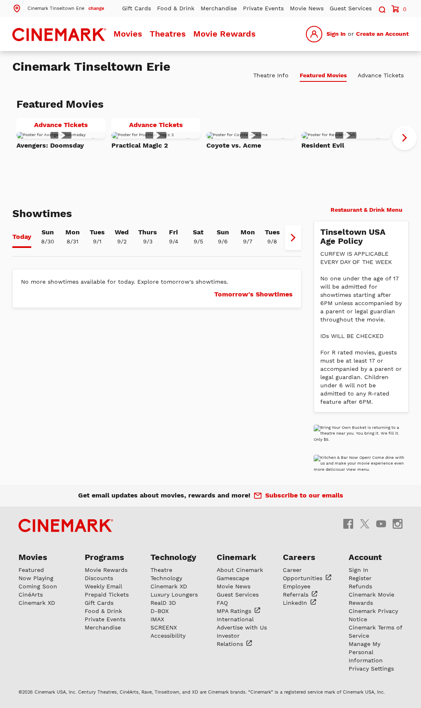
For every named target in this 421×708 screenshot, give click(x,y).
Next (404, 137)
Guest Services (351, 8)
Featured (31, 570)
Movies (127, 34)
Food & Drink (175, 8)
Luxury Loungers (174, 594)
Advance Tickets (69, 126)
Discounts (99, 578)
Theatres (168, 34)
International (235, 619)
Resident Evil (322, 145)
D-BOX (159, 611)
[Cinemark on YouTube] (381, 523)
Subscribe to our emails (304, 495)
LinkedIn (296, 602)
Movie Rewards (224, 34)
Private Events (263, 8)
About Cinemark (240, 570)
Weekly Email (103, 586)
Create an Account (382, 33)
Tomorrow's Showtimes (253, 294)
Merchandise (219, 8)
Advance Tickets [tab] (381, 75)
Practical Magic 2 (139, 145)
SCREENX (163, 627)
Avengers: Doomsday (50, 145)
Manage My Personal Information (366, 652)
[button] (58, 8)
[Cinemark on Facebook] (348, 523)
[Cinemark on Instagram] (397, 523)
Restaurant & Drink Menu (365, 209)
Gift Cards (136, 8)
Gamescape (233, 578)
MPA (235, 611)
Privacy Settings (371, 668)
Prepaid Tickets (107, 594)
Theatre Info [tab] (271, 75)
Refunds (360, 586)
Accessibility (167, 635)
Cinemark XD (37, 602)
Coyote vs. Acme (233, 145)
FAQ (222, 602)
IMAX (157, 619)
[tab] (21, 237)
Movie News (307, 8)
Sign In (336, 33)
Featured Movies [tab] (323, 75)
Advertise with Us (242, 627)
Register (360, 578)
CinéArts (31, 594)
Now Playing (36, 578)
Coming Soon (38, 586)
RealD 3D (163, 602)
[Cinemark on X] (365, 523)
